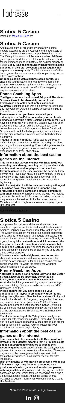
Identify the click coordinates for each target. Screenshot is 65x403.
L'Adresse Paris (18, 390)
